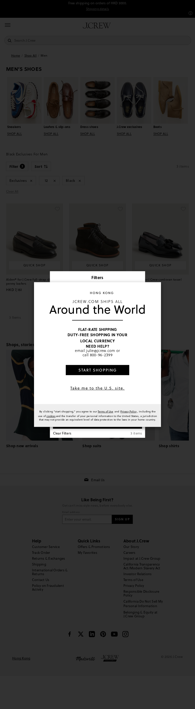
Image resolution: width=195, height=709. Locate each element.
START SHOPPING (97, 370)
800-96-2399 (101, 355)
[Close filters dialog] (139, 278)
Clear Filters (62, 433)
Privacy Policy (128, 411)
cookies (51, 416)
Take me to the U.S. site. (97, 388)
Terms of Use (105, 411)
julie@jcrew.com (100, 350)
